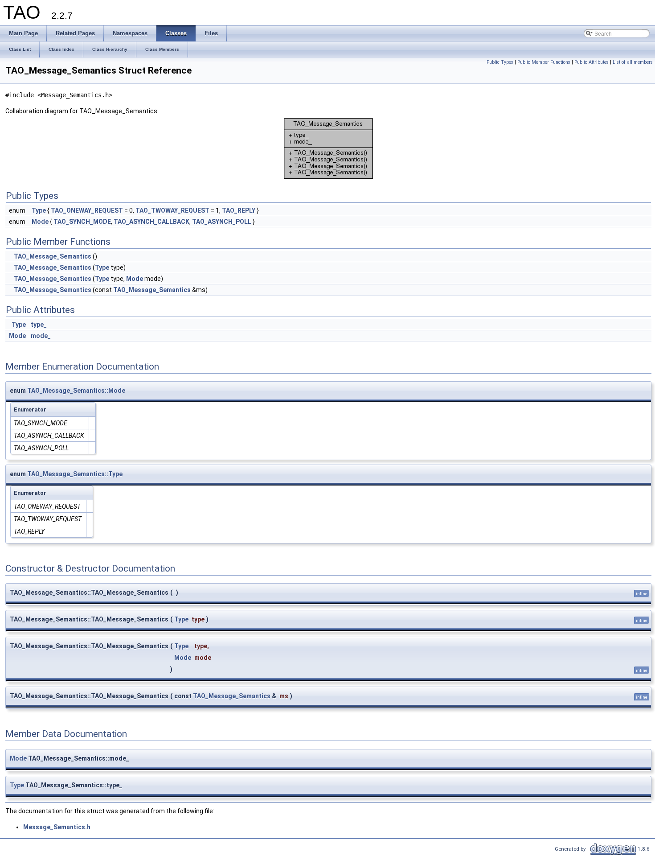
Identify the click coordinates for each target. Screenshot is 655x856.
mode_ (41, 335)
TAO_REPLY (238, 210)
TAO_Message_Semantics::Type (75, 473)
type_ (39, 324)
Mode (40, 221)
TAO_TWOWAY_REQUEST (172, 210)
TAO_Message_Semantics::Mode (76, 390)
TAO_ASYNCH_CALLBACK (151, 221)
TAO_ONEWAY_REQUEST (87, 210)
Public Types (500, 62)
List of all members (633, 62)
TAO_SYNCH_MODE (82, 221)
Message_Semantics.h (56, 827)
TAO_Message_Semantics (52, 256)
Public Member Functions (543, 62)
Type (39, 210)
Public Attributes (591, 62)
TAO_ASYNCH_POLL (221, 221)
